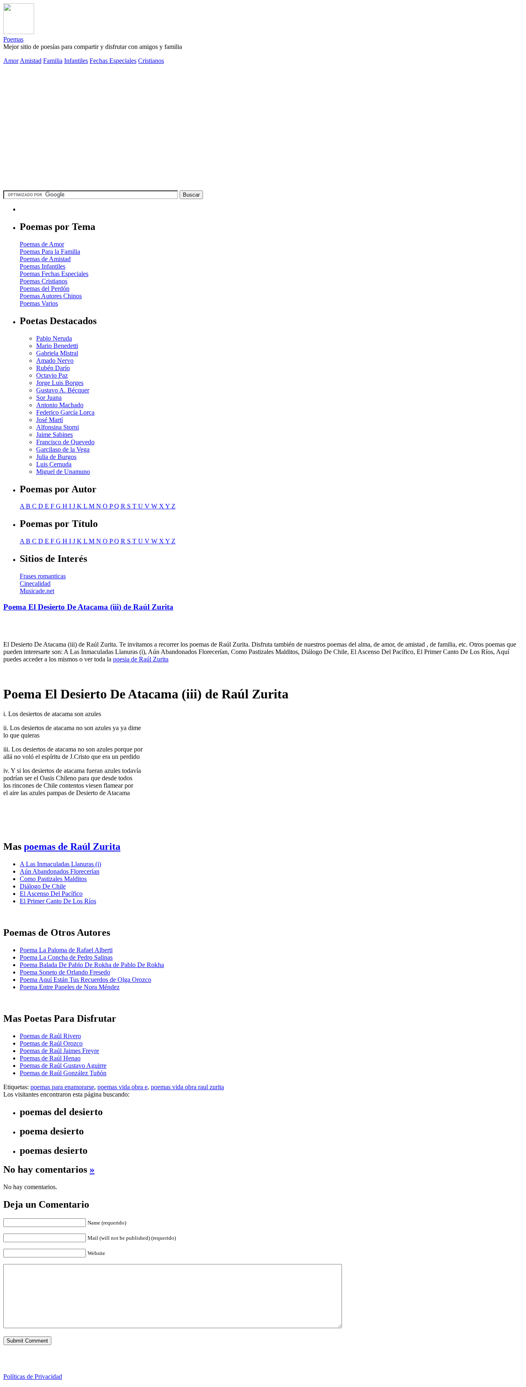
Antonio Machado (59, 404)
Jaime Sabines (54, 434)
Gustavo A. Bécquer (62, 390)
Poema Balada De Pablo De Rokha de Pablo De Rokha (92, 964)
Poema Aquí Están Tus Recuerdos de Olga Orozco (85, 979)
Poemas (13, 39)
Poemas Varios (39, 303)
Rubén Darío (53, 367)
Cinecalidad (35, 583)
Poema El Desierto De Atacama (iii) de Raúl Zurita (88, 607)
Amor (10, 60)
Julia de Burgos (56, 456)
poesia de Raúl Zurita (140, 659)
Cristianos (151, 60)
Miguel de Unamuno (63, 471)
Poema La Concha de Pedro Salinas (66, 957)
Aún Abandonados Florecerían (59, 871)
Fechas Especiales (113, 60)
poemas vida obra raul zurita (187, 1086)
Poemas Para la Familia (50, 251)
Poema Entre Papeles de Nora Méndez (70, 986)
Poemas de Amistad (45, 258)
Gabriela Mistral (57, 353)
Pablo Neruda (54, 338)
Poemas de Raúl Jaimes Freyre (59, 1050)
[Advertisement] (263, 128)
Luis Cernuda (54, 464)
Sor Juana (49, 397)
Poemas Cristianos (43, 281)
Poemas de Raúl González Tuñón (63, 1072)
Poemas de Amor (42, 244)
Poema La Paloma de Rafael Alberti (66, 949)
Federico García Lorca (65, 412)
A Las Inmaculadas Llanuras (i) (60, 863)
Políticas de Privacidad (32, 1376)
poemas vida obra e (122, 1086)
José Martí (49, 419)
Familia (52, 60)
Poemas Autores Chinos (51, 295)
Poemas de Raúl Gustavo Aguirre (63, 1065)
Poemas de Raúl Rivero (50, 1035)
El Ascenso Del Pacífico (51, 893)
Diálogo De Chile (43, 886)
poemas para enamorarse (62, 1086)
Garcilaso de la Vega (63, 449)
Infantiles (76, 60)
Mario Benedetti (57, 345)
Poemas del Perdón (44, 288)
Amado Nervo (55, 360)
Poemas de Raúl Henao (50, 1058)
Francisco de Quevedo (65, 441)
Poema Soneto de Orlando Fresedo (65, 972)
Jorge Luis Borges (59, 382)
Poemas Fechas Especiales (54, 273)
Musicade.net (37, 590)
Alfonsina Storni (57, 427)
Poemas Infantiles (42, 266)
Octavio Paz (52, 375)
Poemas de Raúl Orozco (51, 1043)
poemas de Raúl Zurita (72, 846)
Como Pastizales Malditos (53, 878)
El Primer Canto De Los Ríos (58, 901)
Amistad (31, 60)
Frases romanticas (43, 576)
